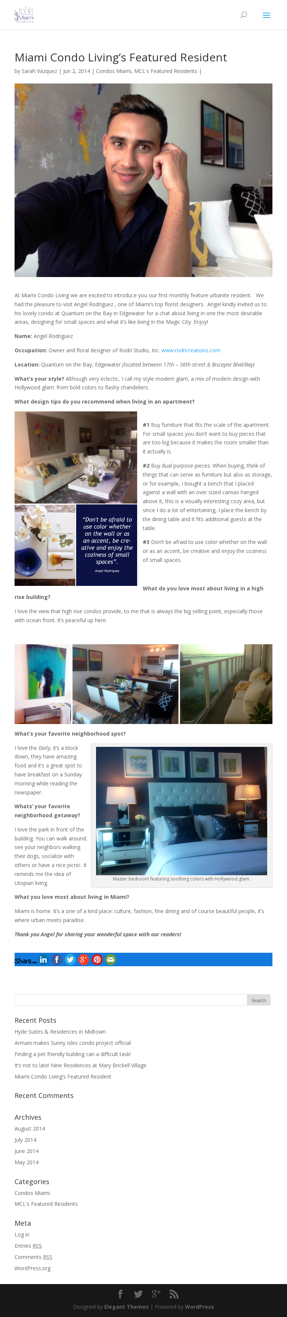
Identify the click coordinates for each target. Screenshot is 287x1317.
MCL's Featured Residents (165, 70)
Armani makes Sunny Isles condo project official (73, 1042)
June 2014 (26, 1151)
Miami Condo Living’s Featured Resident (63, 1076)
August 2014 (30, 1128)
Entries (28, 1245)
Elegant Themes (126, 1306)
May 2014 (26, 1162)
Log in (22, 1234)
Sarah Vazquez (39, 70)
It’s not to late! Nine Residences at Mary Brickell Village (80, 1065)
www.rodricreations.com (190, 350)
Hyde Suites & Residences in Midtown (60, 1031)
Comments (33, 1256)
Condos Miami (113, 70)
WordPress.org (32, 1268)
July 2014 (25, 1139)
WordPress (199, 1306)
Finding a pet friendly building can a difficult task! (73, 1054)
